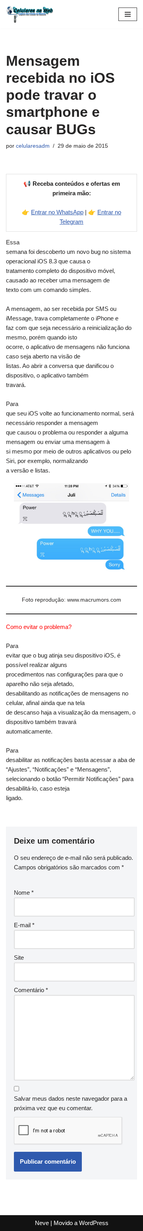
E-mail (24, 925)
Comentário (31, 990)
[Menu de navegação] (127, 14)
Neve (42, 1223)
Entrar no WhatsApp (57, 212)
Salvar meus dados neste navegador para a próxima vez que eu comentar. (70, 1103)
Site (19, 957)
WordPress (93, 1223)
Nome (24, 892)
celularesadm (33, 146)
